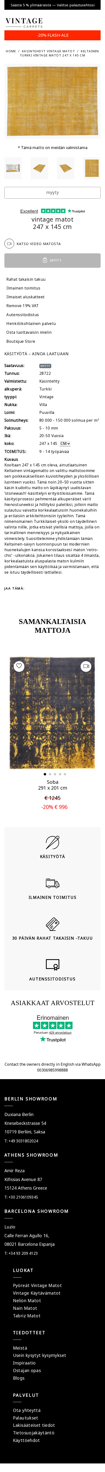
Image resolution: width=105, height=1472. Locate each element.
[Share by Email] (27, 597)
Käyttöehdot (26, 1440)
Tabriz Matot (27, 1316)
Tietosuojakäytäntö (33, 1433)
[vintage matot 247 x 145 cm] (13, 168)
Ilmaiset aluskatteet (25, 297)
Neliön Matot (27, 1300)
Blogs (19, 1378)
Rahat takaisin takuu (26, 279)
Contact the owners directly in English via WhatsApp (53, 1064)
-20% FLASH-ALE (53, 35)
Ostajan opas (27, 1370)
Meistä (20, 1348)
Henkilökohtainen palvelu (31, 323)
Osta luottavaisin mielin (29, 332)
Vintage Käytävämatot (37, 1293)
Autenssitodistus (22, 314)
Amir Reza (14, 1170)
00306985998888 (52, 1070)
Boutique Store (20, 341)
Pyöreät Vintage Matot (37, 1285)
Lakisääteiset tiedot (34, 1425)
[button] (45, 774)
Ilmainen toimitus (23, 288)
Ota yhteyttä (27, 1410)
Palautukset (25, 1418)
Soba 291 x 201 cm (52, 785)
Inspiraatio (24, 1363)
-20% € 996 (54, 806)
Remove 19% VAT (22, 305)
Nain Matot (25, 1308)
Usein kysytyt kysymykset (39, 1355)
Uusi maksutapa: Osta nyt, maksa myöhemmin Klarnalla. (52, 4)
